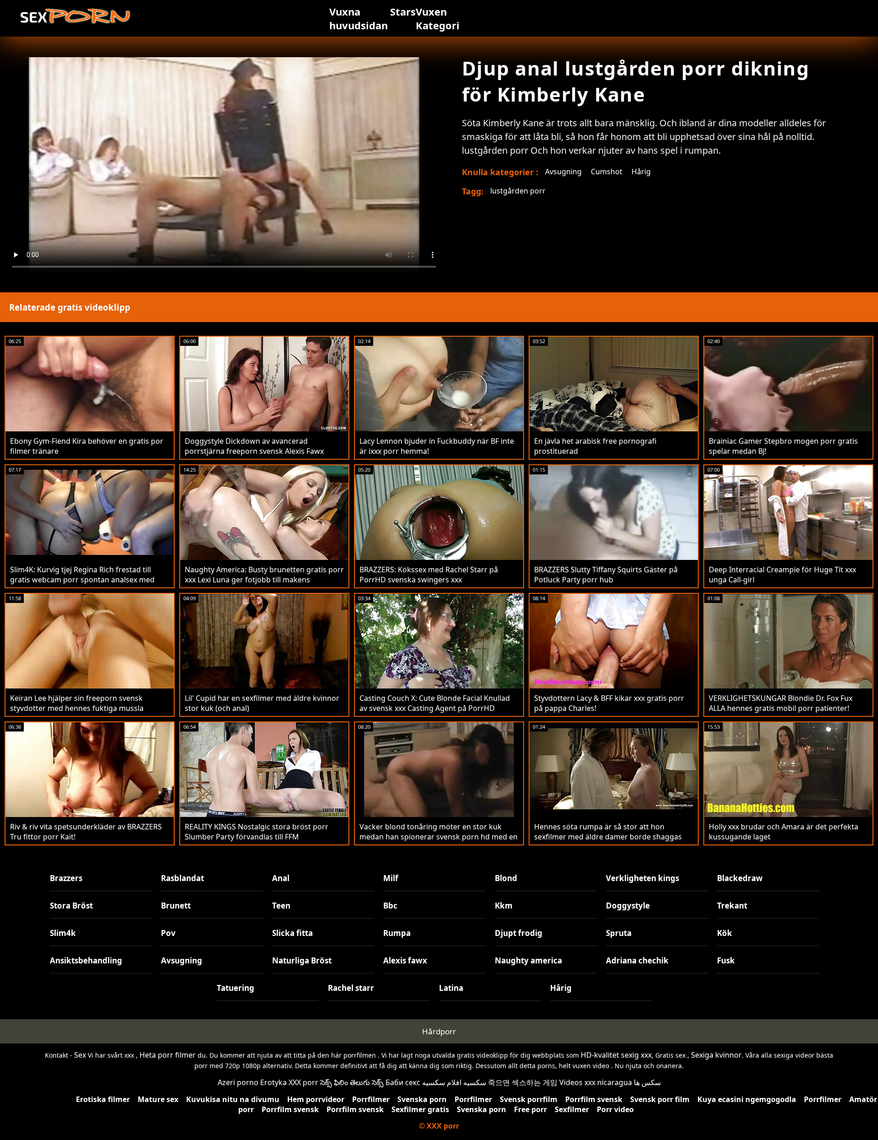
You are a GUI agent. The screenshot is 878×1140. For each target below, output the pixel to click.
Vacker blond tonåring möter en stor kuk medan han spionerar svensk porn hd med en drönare (438, 837)
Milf (390, 878)
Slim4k (63, 933)
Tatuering (235, 988)
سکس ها (647, 1082)
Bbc (390, 905)
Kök (724, 933)
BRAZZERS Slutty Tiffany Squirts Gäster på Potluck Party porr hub (606, 575)
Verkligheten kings (642, 878)
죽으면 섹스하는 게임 (522, 1082)
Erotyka (273, 1082)
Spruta (619, 933)
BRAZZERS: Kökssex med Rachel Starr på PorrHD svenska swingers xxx (428, 575)
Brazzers (66, 878)
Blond (506, 878)
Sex (80, 1055)
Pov (168, 933)
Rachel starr (351, 988)
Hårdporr (439, 1031)
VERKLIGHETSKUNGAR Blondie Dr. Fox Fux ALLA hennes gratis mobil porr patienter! (780, 703)
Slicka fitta (292, 933)
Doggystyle (628, 905)
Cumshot (606, 172)
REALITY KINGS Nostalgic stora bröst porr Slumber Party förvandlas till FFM (256, 832)
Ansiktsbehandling (86, 960)
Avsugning (563, 172)
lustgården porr (518, 191)
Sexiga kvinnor (716, 1055)
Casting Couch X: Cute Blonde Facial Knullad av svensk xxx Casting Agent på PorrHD (434, 703)
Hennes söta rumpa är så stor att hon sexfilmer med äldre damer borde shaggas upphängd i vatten (608, 837)
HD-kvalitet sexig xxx (616, 1055)
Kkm (504, 905)
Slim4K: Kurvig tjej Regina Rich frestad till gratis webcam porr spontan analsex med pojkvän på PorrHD (82, 580)
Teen (281, 905)
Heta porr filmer (167, 1055)
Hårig (641, 172)
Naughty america (528, 960)
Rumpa (397, 933)
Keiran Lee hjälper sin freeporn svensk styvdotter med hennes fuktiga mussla (77, 703)
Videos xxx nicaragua (595, 1082)
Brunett (176, 905)
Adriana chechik (637, 960)
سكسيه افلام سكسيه (454, 1082)
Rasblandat (182, 878)
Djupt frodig (518, 933)
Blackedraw (740, 878)
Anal (280, 878)
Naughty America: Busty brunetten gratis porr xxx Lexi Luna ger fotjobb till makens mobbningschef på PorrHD (264, 580)
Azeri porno (238, 1082)
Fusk (726, 960)
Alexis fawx (405, 960)
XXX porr (303, 1082)
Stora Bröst (71, 905)
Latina (451, 988)
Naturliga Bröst (302, 960)
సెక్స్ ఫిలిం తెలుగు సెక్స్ (352, 1082)
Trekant (732, 905)
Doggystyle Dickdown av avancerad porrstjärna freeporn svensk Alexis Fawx (254, 446)
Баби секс (402, 1082)
